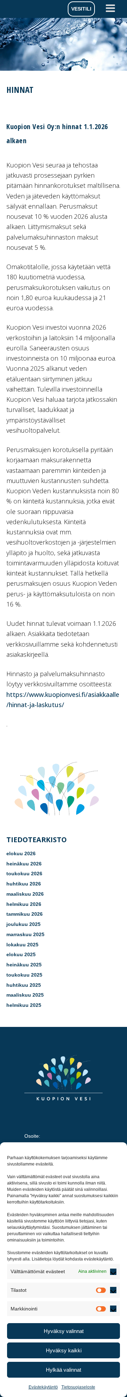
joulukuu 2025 (23, 924)
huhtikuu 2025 (23, 985)
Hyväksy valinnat (64, 1331)
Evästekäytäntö (43, 1387)
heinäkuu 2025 (24, 964)
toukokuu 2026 (24, 873)
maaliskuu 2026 (25, 894)
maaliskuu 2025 (25, 995)
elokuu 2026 (21, 853)
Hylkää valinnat (63, 1370)
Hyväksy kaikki (63, 1350)
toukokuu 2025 (24, 975)
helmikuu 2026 (23, 904)
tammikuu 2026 (24, 914)
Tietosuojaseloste (78, 1387)
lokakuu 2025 (22, 944)
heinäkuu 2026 (24, 863)
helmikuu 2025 (23, 1005)
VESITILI (81, 9)
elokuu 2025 (21, 954)
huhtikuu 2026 (23, 884)
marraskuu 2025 (25, 934)
